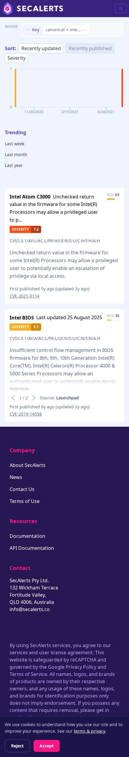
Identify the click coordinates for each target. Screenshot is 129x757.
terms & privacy (89, 731)
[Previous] (13, 397)
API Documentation (32, 548)
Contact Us (22, 489)
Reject (17, 746)
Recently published (90, 48)
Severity (17, 58)
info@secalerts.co (30, 609)
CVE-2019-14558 (26, 414)
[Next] (34, 397)
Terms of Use (25, 501)
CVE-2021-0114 (24, 296)
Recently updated (41, 48)
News (16, 477)
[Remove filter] (28, 30)
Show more (19, 388)
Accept (47, 746)
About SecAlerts (28, 465)
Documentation (27, 536)
